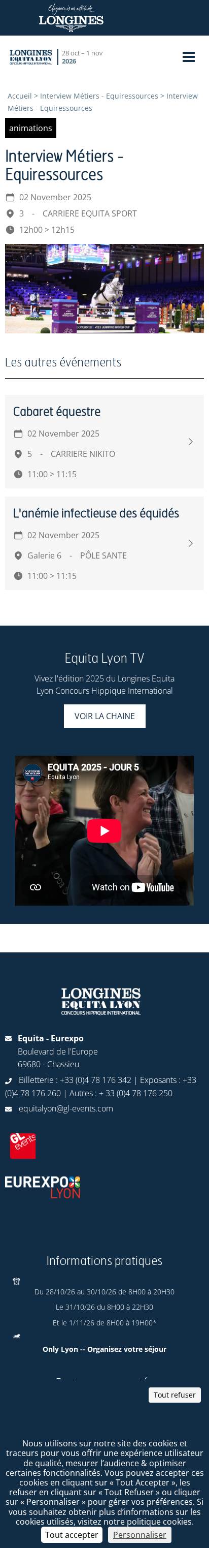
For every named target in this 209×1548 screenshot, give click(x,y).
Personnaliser (139, 1534)
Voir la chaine (105, 716)
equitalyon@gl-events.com (66, 1108)
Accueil (20, 96)
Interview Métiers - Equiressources (99, 96)
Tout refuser (175, 1395)
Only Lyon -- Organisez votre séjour (104, 1349)
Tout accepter (71, 1534)
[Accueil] (31, 56)
